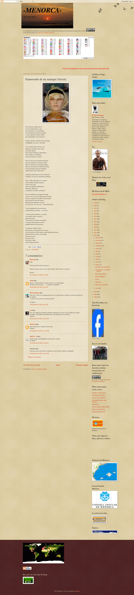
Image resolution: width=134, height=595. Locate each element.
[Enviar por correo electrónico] (33, 247)
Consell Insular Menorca (99, 398)
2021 (95, 208)
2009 (95, 294)
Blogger (77, 591)
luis (31, 310)
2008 (95, 297)
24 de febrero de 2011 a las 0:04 (39, 275)
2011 (95, 235)
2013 (95, 230)
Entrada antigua (82, 365)
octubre (98, 243)
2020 (95, 211)
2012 (95, 232)
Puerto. (97, 279)
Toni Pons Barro (99, 115)
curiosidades (35, 249)
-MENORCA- (42, 10)
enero (97, 288)
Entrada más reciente (31, 365)
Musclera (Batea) (100, 276)
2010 (95, 291)
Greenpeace (95, 404)
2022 (95, 205)
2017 (95, 219)
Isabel (31, 280)
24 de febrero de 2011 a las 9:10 (39, 304)
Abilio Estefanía (34, 293)
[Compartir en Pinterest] (40, 247)
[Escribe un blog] (35, 247)
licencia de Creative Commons (46, 32)
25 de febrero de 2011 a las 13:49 (39, 353)
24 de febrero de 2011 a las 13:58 (39, 331)
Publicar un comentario (34, 357)
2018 (95, 216)
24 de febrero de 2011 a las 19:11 (39, 343)
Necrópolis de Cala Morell (102, 267)
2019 (95, 213)
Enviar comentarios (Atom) (39, 369)
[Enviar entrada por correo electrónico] (29, 247)
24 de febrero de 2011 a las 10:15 (39, 318)
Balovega (32, 259)
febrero (98, 264)
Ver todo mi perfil (97, 141)
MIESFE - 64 (33, 336)
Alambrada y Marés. (101, 274)
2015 (95, 224)
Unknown (33, 324)
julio (97, 251)
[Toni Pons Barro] (98, 336)
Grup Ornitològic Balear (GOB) (100, 407)
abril (97, 259)
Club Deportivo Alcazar (98, 395)
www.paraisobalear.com (98, 412)
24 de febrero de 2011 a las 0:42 (39, 287)
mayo (97, 256)
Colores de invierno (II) (101, 284)
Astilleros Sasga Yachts (99, 393)
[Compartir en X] (37, 247)
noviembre (99, 240)
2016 (95, 222)
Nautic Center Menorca (98, 409)
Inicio (58, 365)
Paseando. (98, 282)
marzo (97, 262)
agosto (98, 248)
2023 (95, 203)
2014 (95, 227)
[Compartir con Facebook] (38, 247)
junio (97, 254)
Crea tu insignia (95, 338)
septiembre (99, 245)
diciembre (98, 237)
